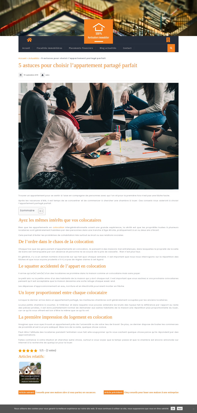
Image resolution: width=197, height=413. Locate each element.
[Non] (193, 408)
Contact (127, 48)
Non (180, 408)
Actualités (34, 58)
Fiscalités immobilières (49, 48)
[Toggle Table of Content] (39, 211)
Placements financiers (81, 48)
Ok (173, 408)
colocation (58, 227)
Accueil (26, 48)
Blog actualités (108, 48)
